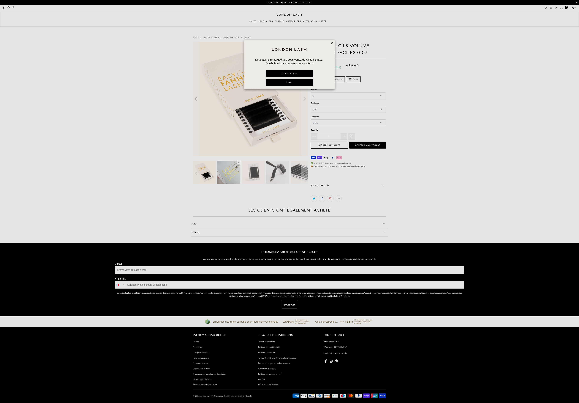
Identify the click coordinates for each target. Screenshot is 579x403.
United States (289, 73)
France (289, 82)
